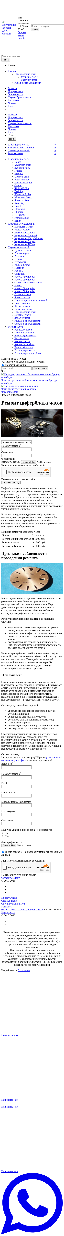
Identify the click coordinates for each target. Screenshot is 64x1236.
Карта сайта (8, 912)
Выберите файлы (11, 461)
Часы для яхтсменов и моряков (18, 389)
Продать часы (15, 91)
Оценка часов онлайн (22, 35)
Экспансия (24, 970)
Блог (10, 106)
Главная (12, 88)
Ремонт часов (15, 153)
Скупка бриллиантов (20, 97)
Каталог (12, 71)
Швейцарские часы (25, 74)
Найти (12, 139)
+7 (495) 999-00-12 (11, 909)
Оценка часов (15, 94)
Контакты (13, 100)
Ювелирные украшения (27, 82)
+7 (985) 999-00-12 (32, 909)
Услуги (12, 103)
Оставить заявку (10, 877)
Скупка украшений (19, 150)
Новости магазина (15, 365)
